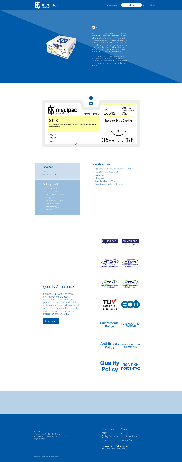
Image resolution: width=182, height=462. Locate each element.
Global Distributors (129, 436)
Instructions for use (50, 175)
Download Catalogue (112, 5)
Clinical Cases (108, 429)
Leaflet (45, 171)
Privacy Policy (127, 440)
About (104, 432)
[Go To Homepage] (47, 5)
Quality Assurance (110, 436)
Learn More (51, 321)
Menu (131, 5)
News (104, 440)
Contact (125, 429)
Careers (124, 432)
